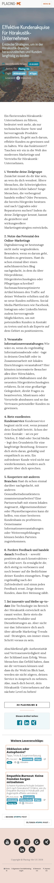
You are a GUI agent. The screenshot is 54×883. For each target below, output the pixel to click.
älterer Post (37, 822)
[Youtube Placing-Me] (7, 841)
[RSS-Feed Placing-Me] (32, 849)
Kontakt (8, 869)
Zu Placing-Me (26, 705)
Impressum (47, 869)
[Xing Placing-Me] (46, 841)
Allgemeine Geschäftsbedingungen (21, 869)
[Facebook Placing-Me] (17, 841)
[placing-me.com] (11, 3)
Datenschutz (38, 869)
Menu (47, 4)
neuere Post (16, 817)
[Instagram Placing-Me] (27, 841)
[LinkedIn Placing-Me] (22, 849)
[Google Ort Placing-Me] (37, 841)
